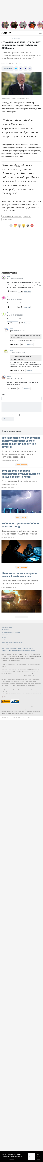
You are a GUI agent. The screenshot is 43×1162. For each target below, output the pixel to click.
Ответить (27, 291)
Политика (16, 38)
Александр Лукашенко (12, 216)
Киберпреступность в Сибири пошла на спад (20, 525)
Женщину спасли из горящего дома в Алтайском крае (20, 575)
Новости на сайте (7, 627)
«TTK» (28, 718)
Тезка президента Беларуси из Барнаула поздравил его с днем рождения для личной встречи (21, 442)
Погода (4, 637)
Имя (3, 394)
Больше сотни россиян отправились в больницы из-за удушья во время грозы (21, 473)
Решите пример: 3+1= (9, 415)
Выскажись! (8, 68)
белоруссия (7, 219)
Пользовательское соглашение (11, 632)
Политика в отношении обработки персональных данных (18, 650)
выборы (27, 216)
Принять (32, 1157)
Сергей (9, 297)
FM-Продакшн (6, 629)
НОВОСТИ (5, 38)
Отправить (7, 419)
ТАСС (18, 111)
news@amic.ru (33, 673)
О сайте (4, 639)
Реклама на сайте (7, 634)
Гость (8, 276)
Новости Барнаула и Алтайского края (13, 644)
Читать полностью (21, 464)
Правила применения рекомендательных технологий (17, 648)
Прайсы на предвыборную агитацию (12, 642)
